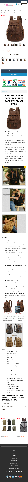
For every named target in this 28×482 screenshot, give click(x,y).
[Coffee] (2, 59)
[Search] (18, 4)
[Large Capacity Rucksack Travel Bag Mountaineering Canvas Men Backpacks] (8, 425)
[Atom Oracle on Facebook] (7, 472)
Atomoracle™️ (12, 479)
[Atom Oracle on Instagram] (14, 472)
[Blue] (13, 59)
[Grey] (17, 59)
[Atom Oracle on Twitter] (9, 472)
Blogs (14, 451)
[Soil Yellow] (2, 63)
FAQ (14, 448)
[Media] (26, 19)
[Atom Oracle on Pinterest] (11, 472)
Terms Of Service (14, 466)
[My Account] (21, 4)
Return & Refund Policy (7, 407)
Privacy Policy (14, 461)
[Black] (10, 59)
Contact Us (14, 458)
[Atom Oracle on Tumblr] (16, 472)
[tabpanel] (14, 29)
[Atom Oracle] (9, 4)
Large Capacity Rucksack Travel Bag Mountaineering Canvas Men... (8, 434)
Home (14, 453)
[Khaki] (6, 59)
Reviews (4, 409)
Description (5, 91)
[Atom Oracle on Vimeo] (21, 472)
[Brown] (24, 59)
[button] (2, 45)
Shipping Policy (5, 404)
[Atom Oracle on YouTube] (19, 472)
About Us (14, 456)
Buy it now (14, 75)
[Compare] (26, 17)
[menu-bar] (4, 4)
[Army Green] (21, 59)
